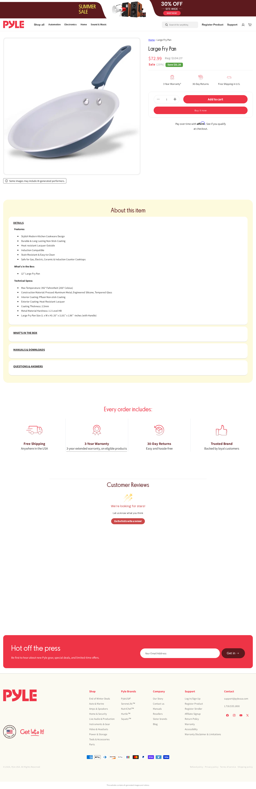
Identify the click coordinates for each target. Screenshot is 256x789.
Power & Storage (98, 734)
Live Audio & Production (102, 719)
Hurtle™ (125, 713)
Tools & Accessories (99, 739)
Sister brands (160, 719)
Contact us (158, 703)
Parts (92, 744)
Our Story (158, 698)
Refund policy (196, 766)
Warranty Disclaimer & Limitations (203, 734)
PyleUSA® (126, 698)
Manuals (157, 708)
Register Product (194, 703)
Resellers (158, 713)
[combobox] (175, 24)
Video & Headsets (98, 729)
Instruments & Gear (99, 724)
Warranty (190, 724)
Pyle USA (15, 766)
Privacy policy (211, 766)
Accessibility (191, 729)
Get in (231, 653)
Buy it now (201, 110)
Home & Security (98, 713)
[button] (54, 24)
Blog (155, 724)
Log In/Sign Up (193, 698)
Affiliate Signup (193, 713)
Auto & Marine (96, 703)
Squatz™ (126, 719)
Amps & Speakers (98, 708)
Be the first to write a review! (128, 521)
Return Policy (192, 719)
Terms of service (228, 766)
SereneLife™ (128, 703)
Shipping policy (245, 766)
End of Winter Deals (99, 698)
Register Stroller (193, 708)
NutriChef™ (127, 708)
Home (151, 39)
